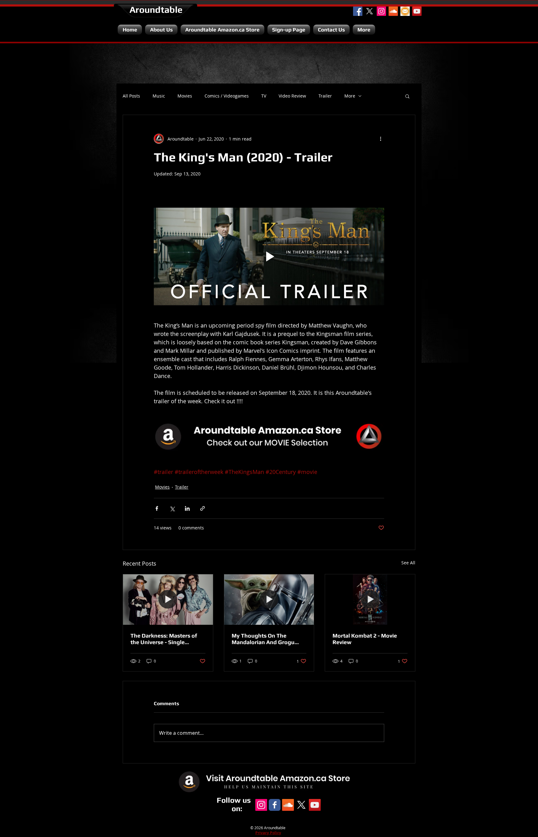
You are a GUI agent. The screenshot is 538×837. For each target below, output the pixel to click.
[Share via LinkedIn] (187, 508)
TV (263, 96)
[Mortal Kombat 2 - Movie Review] (370, 599)
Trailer (325, 96)
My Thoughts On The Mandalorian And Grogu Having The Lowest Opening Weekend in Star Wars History (268, 638)
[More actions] (380, 138)
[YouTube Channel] (417, 11)
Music (159, 96)
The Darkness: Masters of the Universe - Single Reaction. (163, 638)
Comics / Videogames (227, 96)
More (349, 96)
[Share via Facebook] (157, 508)
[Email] (405, 11)
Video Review (292, 96)
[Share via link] (202, 508)
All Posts (131, 96)
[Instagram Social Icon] (381, 11)
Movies (184, 96)
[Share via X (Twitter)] (172, 508)
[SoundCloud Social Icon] (393, 11)
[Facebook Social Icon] (357, 11)
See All (408, 563)
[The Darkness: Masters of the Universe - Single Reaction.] (168, 599)
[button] (407, 95)
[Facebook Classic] (275, 805)
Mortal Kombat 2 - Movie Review (365, 638)
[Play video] (269, 256)
